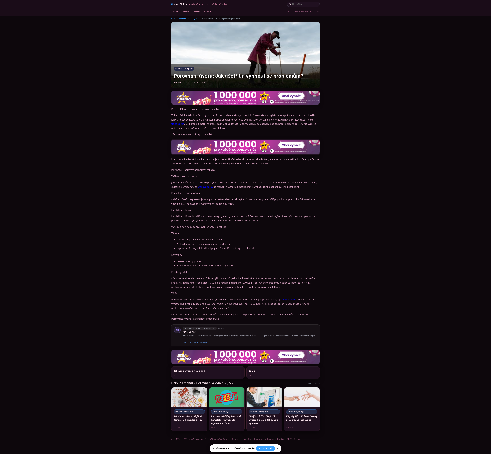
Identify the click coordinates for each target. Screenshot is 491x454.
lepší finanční (289, 299)
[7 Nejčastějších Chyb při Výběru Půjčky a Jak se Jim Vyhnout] (264, 409)
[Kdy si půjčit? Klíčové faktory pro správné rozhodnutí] (302, 409)
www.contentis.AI (276, 439)
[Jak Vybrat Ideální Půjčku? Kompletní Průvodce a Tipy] (189, 409)
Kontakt (207, 11)
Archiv (186, 11)
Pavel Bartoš (189, 331)
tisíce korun (177, 123)
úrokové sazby (205, 186)
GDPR (289, 439)
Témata (196, 11)
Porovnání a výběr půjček (187, 18)
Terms (297, 439)
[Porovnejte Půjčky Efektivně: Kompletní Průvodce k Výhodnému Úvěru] (227, 409)
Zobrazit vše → (313, 383)
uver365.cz (180, 4)
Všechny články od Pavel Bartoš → (195, 342)
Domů (175, 11)
